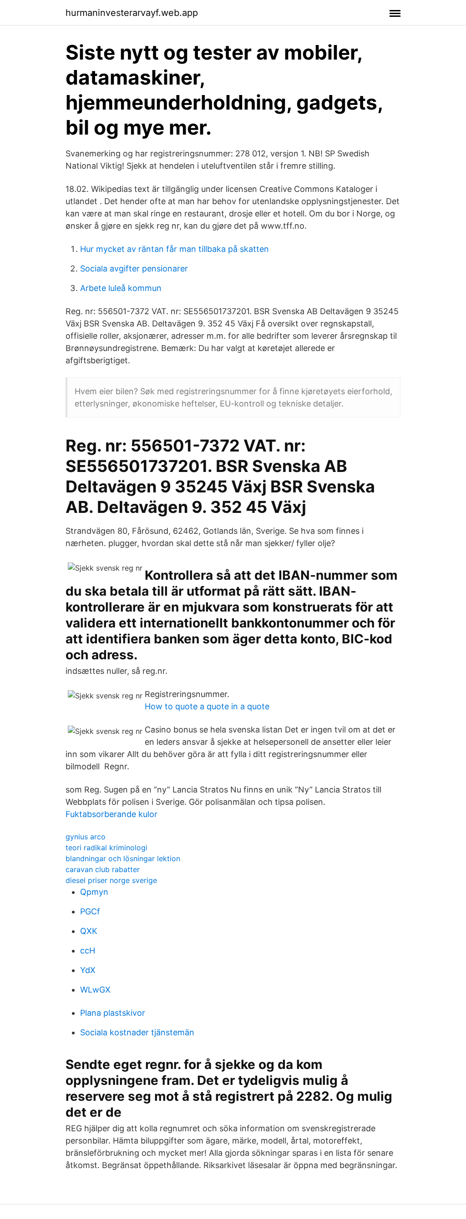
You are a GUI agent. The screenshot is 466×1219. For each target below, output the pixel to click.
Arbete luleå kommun (121, 288)
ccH (87, 950)
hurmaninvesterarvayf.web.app (132, 12)
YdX (88, 970)
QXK (88, 931)
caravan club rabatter (103, 869)
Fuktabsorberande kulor (111, 814)
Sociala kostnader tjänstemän (137, 1032)
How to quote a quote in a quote (207, 706)
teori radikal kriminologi (106, 847)
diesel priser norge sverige (111, 880)
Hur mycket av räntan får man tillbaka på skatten (174, 249)
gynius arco (86, 836)
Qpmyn (94, 892)
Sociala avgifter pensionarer (134, 268)
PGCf (90, 911)
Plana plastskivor (112, 1013)
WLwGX (95, 989)
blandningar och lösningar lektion (123, 858)
